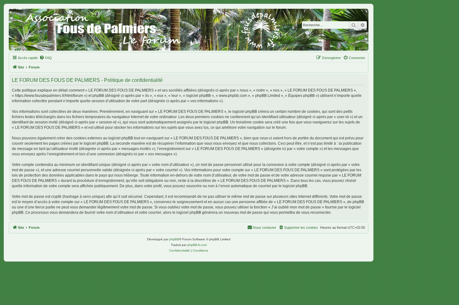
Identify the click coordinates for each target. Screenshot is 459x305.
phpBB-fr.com (197, 245)
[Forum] (188, 30)
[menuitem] (45, 58)
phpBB (174, 239)
